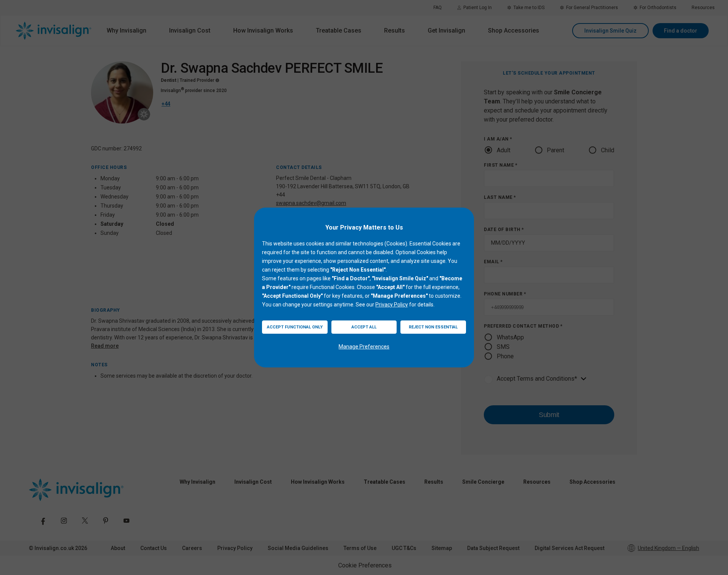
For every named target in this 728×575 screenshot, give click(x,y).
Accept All (364, 327)
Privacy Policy (391, 305)
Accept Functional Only (295, 327)
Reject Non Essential (433, 327)
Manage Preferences (364, 347)
